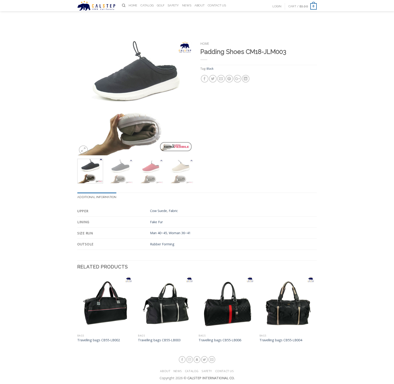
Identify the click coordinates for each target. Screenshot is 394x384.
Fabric (173, 211)
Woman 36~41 (180, 233)
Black (210, 68)
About (199, 5)
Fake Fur (156, 222)
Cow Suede (158, 211)
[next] (185, 97)
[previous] (85, 97)
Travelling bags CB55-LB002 (98, 340)
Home (133, 5)
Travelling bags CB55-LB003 (159, 340)
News (186, 5)
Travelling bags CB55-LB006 (220, 340)
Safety (173, 5)
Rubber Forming (162, 244)
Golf (160, 5)
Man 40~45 (158, 233)
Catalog (147, 5)
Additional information (97, 197)
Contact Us (217, 5)
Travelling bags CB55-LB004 (280, 340)
